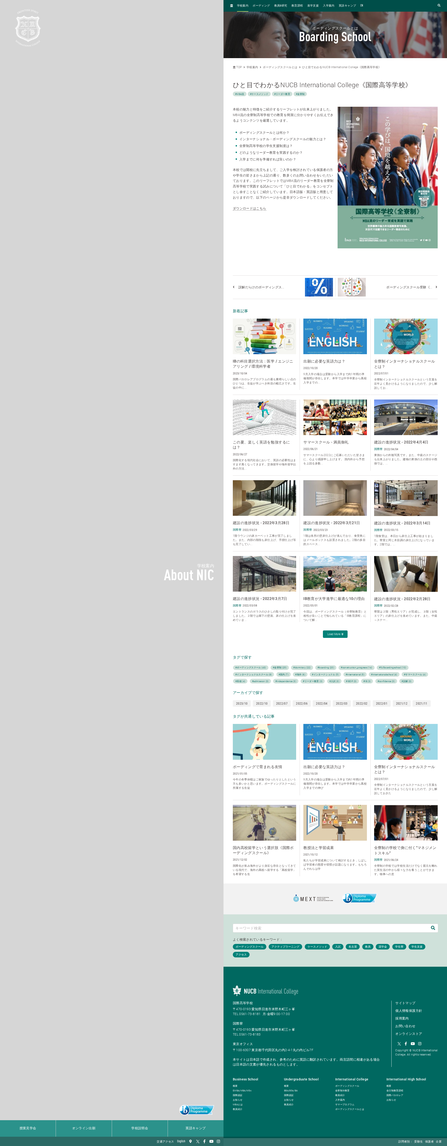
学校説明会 (139, 1128)
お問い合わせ (405, 1026)
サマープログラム (345, 1104)
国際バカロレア (394, 1095)
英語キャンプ (196, 1128)
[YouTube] (211, 1141)
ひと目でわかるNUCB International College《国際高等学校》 (341, 67)
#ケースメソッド (259, 94)
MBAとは (238, 1104)
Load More (333, 634)
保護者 (429, 1141)
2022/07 (282, 703)
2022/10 (262, 703)
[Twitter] (197, 1141)
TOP (239, 67)
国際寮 (238, 1023)
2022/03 (341, 703)
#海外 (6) (300, 674)
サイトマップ (405, 1003)
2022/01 (381, 703)
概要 (235, 1086)
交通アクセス (165, 1141)
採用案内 (402, 1018)
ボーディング (261, 5)
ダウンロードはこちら (249, 208)
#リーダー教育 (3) (312, 681)
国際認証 (237, 1095)
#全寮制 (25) (280, 667)
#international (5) (355, 674)
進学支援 (313, 5)
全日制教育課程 (394, 1090)
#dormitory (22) (302, 667)
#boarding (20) (326, 667)
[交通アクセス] (190, 1141)
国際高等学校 (243, 1003)
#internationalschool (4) (384, 674)
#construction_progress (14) (356, 667)
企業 (439, 1141)
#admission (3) (260, 681)
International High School (406, 1079)
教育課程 (297, 5)
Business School (245, 1079)
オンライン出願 (83, 1128)
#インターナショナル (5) (325, 674)
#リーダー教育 (282, 94)
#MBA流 (239, 94)
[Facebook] (204, 1141)
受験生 (418, 1141)
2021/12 (401, 703)
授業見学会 (28, 1128)
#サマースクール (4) (415, 674)
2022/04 (321, 703)
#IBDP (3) (351, 681)
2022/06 (301, 703)
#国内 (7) (283, 674)
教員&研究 (280, 5)
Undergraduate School (301, 1079)
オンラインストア (408, 1034)
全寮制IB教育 (342, 1090)
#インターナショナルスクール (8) (253, 674)
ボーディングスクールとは (280, 67)
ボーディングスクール (347, 1086)
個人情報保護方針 (408, 1011)
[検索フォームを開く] (439, 5)
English (181, 1141)
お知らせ (237, 1100)
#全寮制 (300, 94)
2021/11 (421, 703)
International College (351, 1079)
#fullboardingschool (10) (392, 667)
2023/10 (241, 703)
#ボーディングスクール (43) (250, 667)
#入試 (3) (334, 681)
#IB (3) (367, 681)
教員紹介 (237, 1109)
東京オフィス (243, 1044)
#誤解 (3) (406, 681)
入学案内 (328, 5)
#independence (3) (285, 681)
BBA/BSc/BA (291, 1090)
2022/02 (361, 703)
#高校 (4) (240, 681)
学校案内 (242, 5)
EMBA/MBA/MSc (242, 1090)
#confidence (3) (386, 681)
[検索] (433, 928)
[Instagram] (218, 1141)
